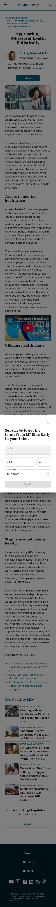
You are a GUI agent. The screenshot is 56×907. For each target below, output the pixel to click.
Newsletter (12, 469)
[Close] (48, 422)
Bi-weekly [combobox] (13, 473)
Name (9, 448)
